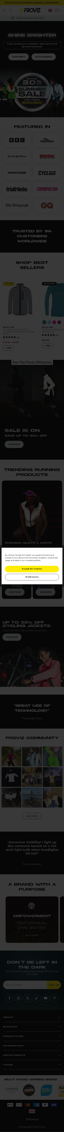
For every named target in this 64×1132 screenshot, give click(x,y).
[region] (32, 566)
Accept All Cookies (32, 569)
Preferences (32, 577)
